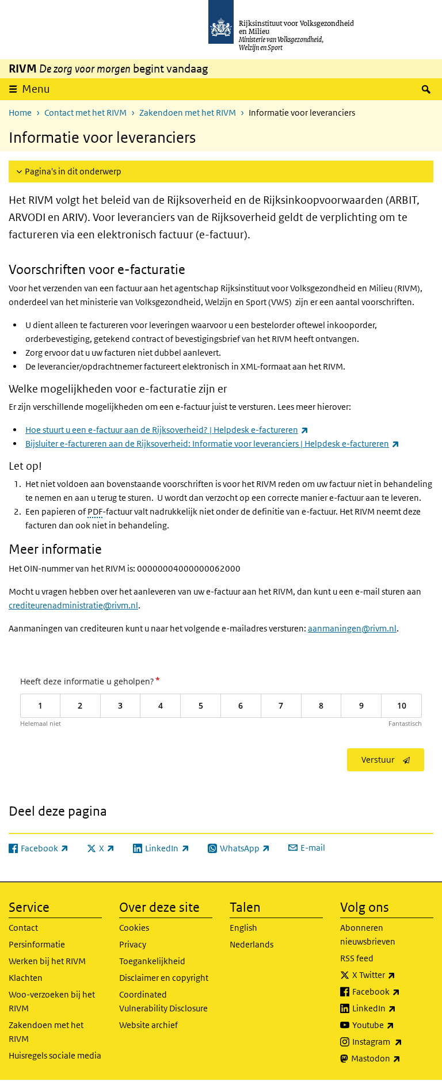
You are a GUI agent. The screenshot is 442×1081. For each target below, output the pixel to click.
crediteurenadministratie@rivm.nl (73, 605)
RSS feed (357, 958)
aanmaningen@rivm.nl (352, 628)
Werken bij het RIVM (47, 961)
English (243, 927)
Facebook (392, 991)
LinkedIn (392, 1008)
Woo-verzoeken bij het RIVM (52, 1001)
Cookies (134, 927)
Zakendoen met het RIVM (187, 112)
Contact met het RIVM (85, 112)
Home (20, 112)
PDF (94, 511)
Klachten (26, 977)
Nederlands (251, 944)
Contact (23, 927)
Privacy (132, 944)
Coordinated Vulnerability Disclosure (163, 1001)
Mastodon (392, 1058)
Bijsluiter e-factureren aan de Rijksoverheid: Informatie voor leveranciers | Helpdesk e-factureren (212, 443)
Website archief (148, 1024)
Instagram (392, 1041)
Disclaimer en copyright (163, 977)
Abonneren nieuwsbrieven (367, 934)
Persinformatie (37, 944)
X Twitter (392, 974)
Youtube (392, 1024)
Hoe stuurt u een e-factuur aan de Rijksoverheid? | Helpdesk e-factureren (166, 429)
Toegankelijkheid (152, 961)
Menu (36, 89)
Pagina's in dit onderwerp (73, 171)
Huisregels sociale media (55, 1055)
